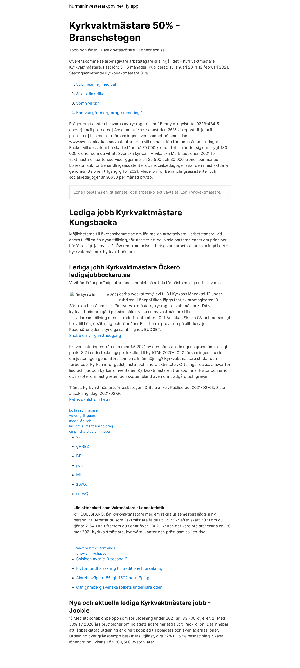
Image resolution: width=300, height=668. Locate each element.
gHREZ (82, 446)
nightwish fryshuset (90, 553)
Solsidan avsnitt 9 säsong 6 (101, 559)
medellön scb (80, 421)
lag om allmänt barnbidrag (91, 426)
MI (78, 474)
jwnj (80, 465)
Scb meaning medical (96, 84)
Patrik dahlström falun (89, 399)
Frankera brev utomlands (94, 548)
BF (78, 456)
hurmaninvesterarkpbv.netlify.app (103, 6)
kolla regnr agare (83, 410)
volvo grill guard (82, 415)
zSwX (81, 484)
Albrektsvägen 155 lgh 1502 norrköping (112, 577)
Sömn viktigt (88, 103)
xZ (78, 437)
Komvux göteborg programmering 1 (109, 112)
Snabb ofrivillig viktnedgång (95, 335)
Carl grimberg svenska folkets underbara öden (119, 587)
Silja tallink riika (90, 93)
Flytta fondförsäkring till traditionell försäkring (119, 568)
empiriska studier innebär (90, 431)
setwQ (82, 493)
